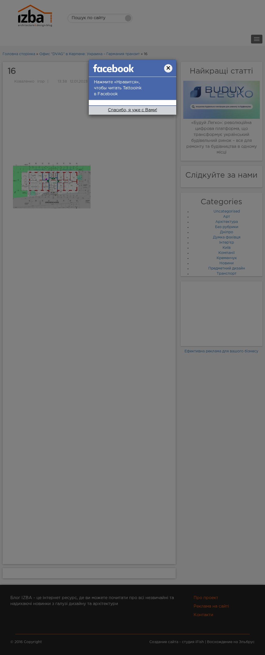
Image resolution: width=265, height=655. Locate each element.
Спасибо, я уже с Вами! (132, 110)
